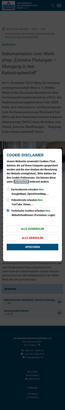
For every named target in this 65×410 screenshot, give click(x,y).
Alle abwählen (32, 238)
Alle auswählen (32, 229)
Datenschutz (21, 181)
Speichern (32, 247)
